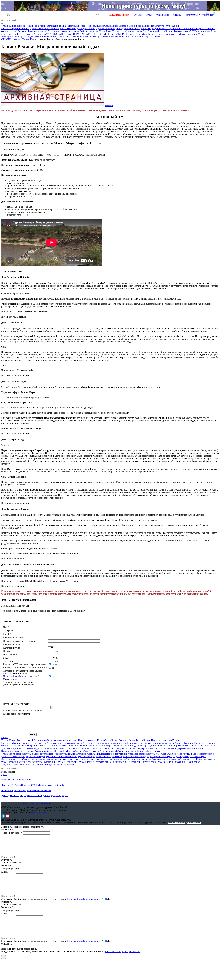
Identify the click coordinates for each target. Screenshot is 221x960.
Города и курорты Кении (91, 25)
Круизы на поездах (35, 756)
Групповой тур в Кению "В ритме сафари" (169, 31)
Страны (138, 15)
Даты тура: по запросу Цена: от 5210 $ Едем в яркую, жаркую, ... (34, 795)
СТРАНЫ (6, 39)
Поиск (24, 803)
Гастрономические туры (136, 756)
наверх (213, 732)
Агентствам (192, 15)
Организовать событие (34, 759)
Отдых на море (174, 753)
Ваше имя (7, 829)
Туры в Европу (80, 759)
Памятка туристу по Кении (165, 25)
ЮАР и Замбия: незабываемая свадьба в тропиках (88, 36)
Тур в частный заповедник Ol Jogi (129, 31)
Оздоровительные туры (164, 759)
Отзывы (177, 15)
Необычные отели (118, 762)
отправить (6, 943)
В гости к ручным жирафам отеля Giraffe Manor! (26, 790)
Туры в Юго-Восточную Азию (61, 756)
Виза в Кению (143, 25)
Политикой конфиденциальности (20, 676)
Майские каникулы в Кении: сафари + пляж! (138, 36)
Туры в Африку (86, 756)
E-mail (4, 871)
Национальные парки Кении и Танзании (173, 28)
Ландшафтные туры (74, 762)
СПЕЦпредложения (119, 15)
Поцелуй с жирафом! (137, 34)
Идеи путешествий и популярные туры (112, 753)
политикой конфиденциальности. (122, 951)
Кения (17, 39)
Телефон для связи (11, 833)
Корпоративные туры (144, 753)
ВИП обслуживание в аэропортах (56, 764)
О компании (162, 15)
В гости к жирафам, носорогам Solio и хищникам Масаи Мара (80, 31)
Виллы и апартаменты (96, 762)
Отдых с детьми (181, 756)
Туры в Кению (8, 25)
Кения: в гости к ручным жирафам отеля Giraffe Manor (176, 34)
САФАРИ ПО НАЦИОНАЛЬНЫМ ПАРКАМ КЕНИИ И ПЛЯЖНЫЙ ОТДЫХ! (84, 34)
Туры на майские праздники (171, 762)
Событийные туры (53, 762)
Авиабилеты (15, 764)
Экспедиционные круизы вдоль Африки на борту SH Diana (31, 36)
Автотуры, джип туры (100, 759)
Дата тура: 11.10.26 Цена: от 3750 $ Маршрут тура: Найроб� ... (33, 785)
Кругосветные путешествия (142, 762)
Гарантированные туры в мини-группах (28, 753)
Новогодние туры (58, 753)
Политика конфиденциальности (184, 822)
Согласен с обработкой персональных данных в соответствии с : (52, 899)
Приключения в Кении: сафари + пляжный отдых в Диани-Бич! (62, 28)
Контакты (208, 15)
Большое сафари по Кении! (15, 28)
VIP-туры (161, 753)
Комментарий (8, 857)
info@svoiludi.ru (39, 812)
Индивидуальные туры (80, 753)
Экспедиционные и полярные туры (25, 762)
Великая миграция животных (62, 25)
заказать (109, 105)
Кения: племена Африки (29, 34)
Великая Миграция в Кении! (32, 31)
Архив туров (193, 762)
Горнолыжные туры (11, 759)
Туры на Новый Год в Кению (32, 25)
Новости (34, 803)
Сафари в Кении (127, 25)
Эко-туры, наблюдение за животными (131, 759)
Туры (149, 15)
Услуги (4, 764)
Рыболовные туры (186, 759)
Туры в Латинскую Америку (109, 756)
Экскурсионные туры (161, 756)
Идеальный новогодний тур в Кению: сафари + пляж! (123, 28)
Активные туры (198, 756)
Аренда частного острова (59, 759)
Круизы (186, 753)
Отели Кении (111, 25)
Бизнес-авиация (31, 764)
